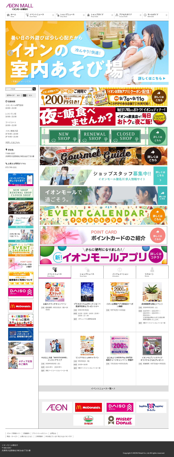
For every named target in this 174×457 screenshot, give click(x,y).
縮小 (18, 95)
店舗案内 (26, 433)
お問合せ (53, 433)
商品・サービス (12, 436)
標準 (24, 95)
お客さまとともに (26, 436)
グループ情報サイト (14, 433)
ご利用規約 (39, 436)
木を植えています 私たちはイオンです (58, 436)
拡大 (30, 95)
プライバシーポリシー (39, 433)
